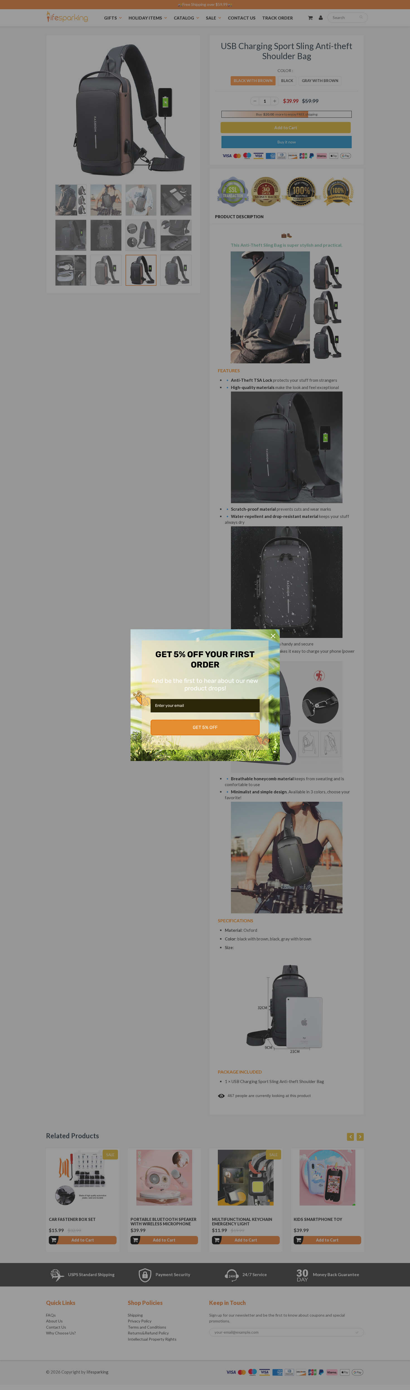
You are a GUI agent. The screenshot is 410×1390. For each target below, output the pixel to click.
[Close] (273, 636)
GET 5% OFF (205, 727)
